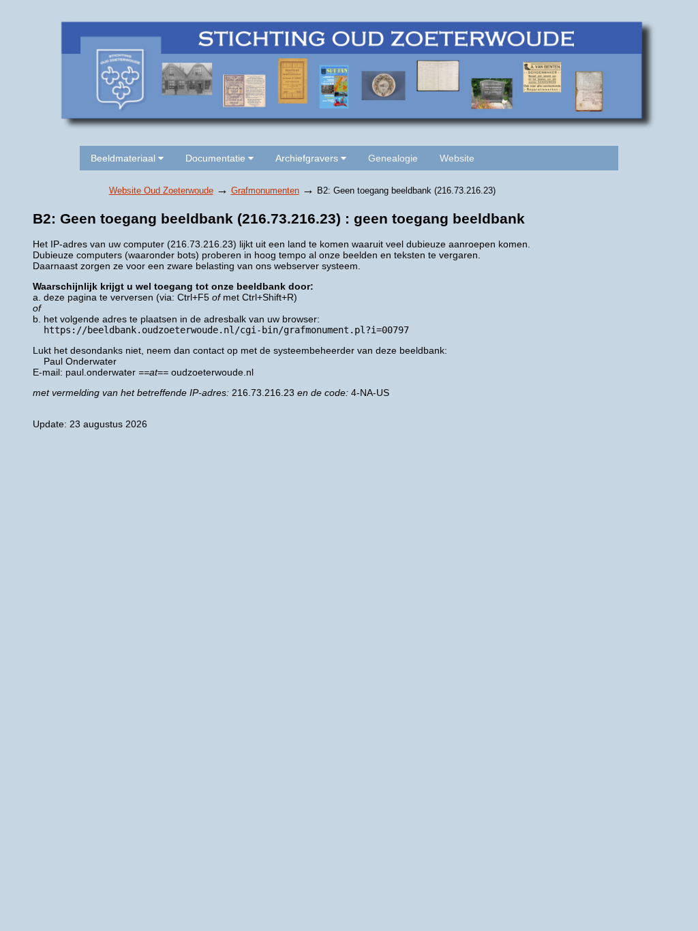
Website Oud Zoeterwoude (161, 190)
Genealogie (393, 158)
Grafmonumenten (265, 190)
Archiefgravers (308, 158)
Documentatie (216, 158)
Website (457, 158)
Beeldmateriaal (124, 158)
